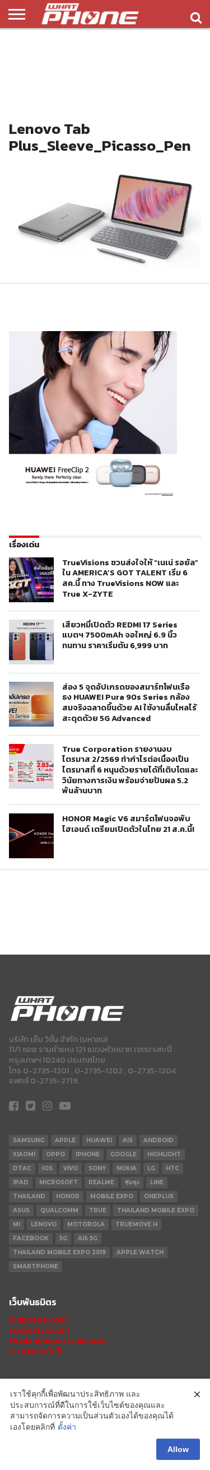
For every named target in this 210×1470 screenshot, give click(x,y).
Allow (178, 1449)
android (158, 1140)
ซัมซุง (132, 1182)
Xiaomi (24, 1154)
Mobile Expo (111, 1196)
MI (16, 1224)
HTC (172, 1168)
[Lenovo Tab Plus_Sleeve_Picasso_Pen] (104, 265)
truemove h (136, 1224)
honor (68, 1196)
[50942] (93, 495)
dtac (22, 1168)
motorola (86, 1224)
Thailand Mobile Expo (155, 1210)
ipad (21, 1182)
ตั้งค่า (67, 1426)
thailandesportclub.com (58, 1340)
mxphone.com (38, 1319)
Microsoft (58, 1182)
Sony (97, 1168)
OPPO (55, 1154)
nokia (126, 1168)
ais (128, 1140)
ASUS (21, 1210)
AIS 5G (87, 1238)
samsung (28, 1140)
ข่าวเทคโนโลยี (35, 1351)
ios (47, 1168)
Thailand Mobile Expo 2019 (59, 1252)
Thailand (29, 1196)
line (157, 1182)
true (97, 1210)
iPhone (88, 1154)
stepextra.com (39, 1330)
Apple (65, 1140)
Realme (101, 1182)
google (123, 1154)
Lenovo (44, 1224)
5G (63, 1238)
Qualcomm (59, 1210)
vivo (70, 1168)
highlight (164, 1154)
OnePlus (159, 1196)
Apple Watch (140, 1252)
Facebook (31, 1238)
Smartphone (35, 1266)
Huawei (99, 1140)
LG (151, 1168)
